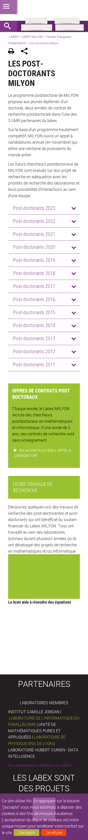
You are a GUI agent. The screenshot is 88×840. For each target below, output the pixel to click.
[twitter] (67, 20)
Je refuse (54, 832)
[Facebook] (36, 27)
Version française (58, 37)
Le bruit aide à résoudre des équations (39, 602)
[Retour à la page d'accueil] (44, 10)
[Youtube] (69, 27)
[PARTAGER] (26, 51)
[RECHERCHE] (9, 26)
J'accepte (26, 832)
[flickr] (36, 20)
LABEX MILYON (32, 37)
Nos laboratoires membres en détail (39, 765)
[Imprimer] (12, 51)
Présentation (17, 43)
